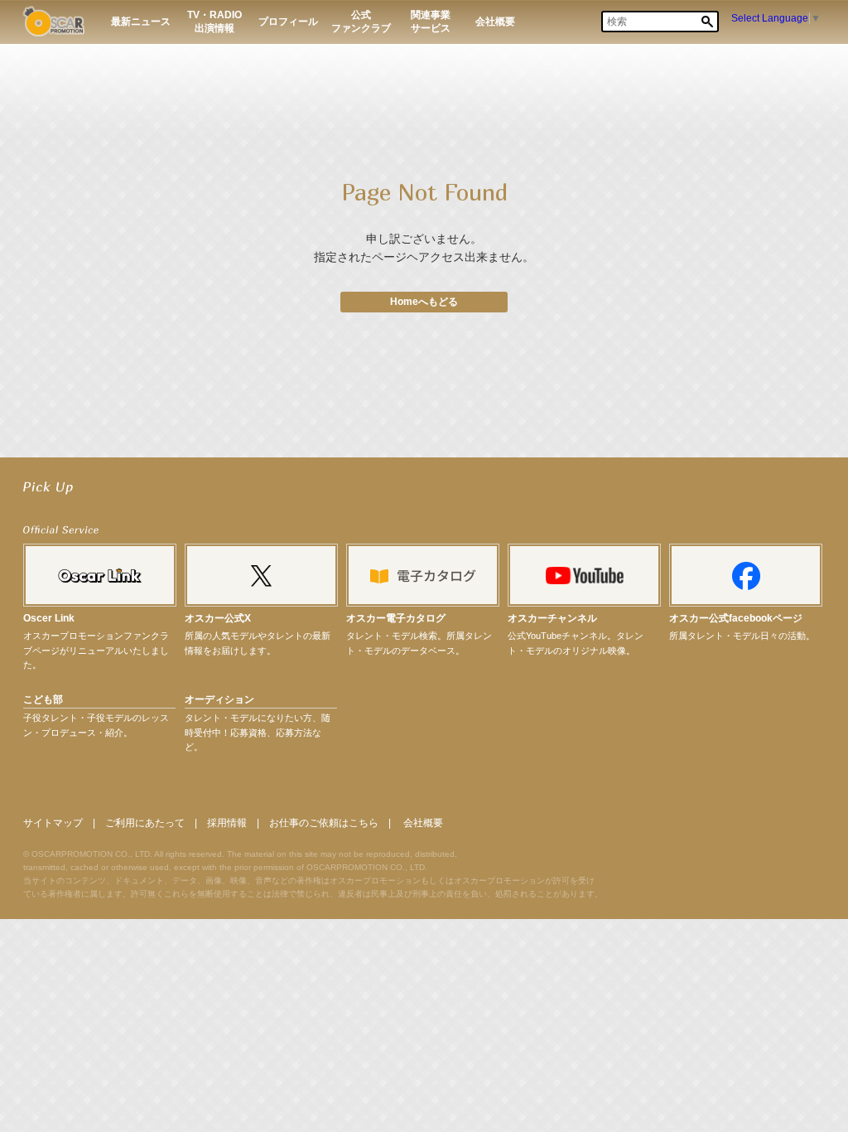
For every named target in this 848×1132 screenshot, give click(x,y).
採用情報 (227, 823)
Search (707, 21)
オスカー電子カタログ (396, 618)
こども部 (43, 699)
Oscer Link (49, 618)
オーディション (219, 699)
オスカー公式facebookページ (735, 618)
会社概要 (423, 823)
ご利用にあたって (145, 823)
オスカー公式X (218, 618)
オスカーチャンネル (552, 618)
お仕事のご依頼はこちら (323, 823)
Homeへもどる (424, 301)
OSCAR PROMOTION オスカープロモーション (53, 21)
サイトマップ (53, 823)
